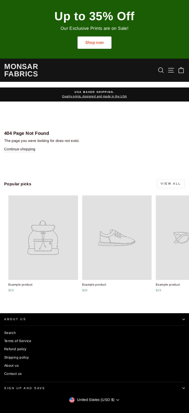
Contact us (13, 374)
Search (10, 333)
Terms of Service (17, 341)
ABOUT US (15, 319)
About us (11, 365)
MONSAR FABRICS (21, 70)
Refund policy (15, 349)
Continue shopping (19, 149)
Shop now (94, 42)
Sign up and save (25, 388)
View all (171, 183)
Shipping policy (16, 357)
